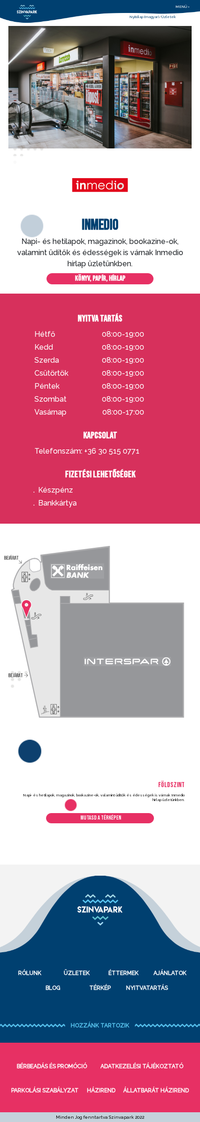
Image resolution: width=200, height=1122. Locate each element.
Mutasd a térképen (100, 817)
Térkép (100, 988)
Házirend (101, 1090)
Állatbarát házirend (156, 1090)
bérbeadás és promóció (52, 1066)
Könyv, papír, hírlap (100, 278)
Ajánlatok (170, 973)
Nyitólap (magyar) (144, 16)
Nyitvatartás (147, 988)
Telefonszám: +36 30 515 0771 (87, 451)
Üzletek (168, 16)
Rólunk (29, 973)
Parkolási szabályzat (45, 1090)
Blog (53, 988)
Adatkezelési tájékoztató (141, 1066)
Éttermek (123, 973)
